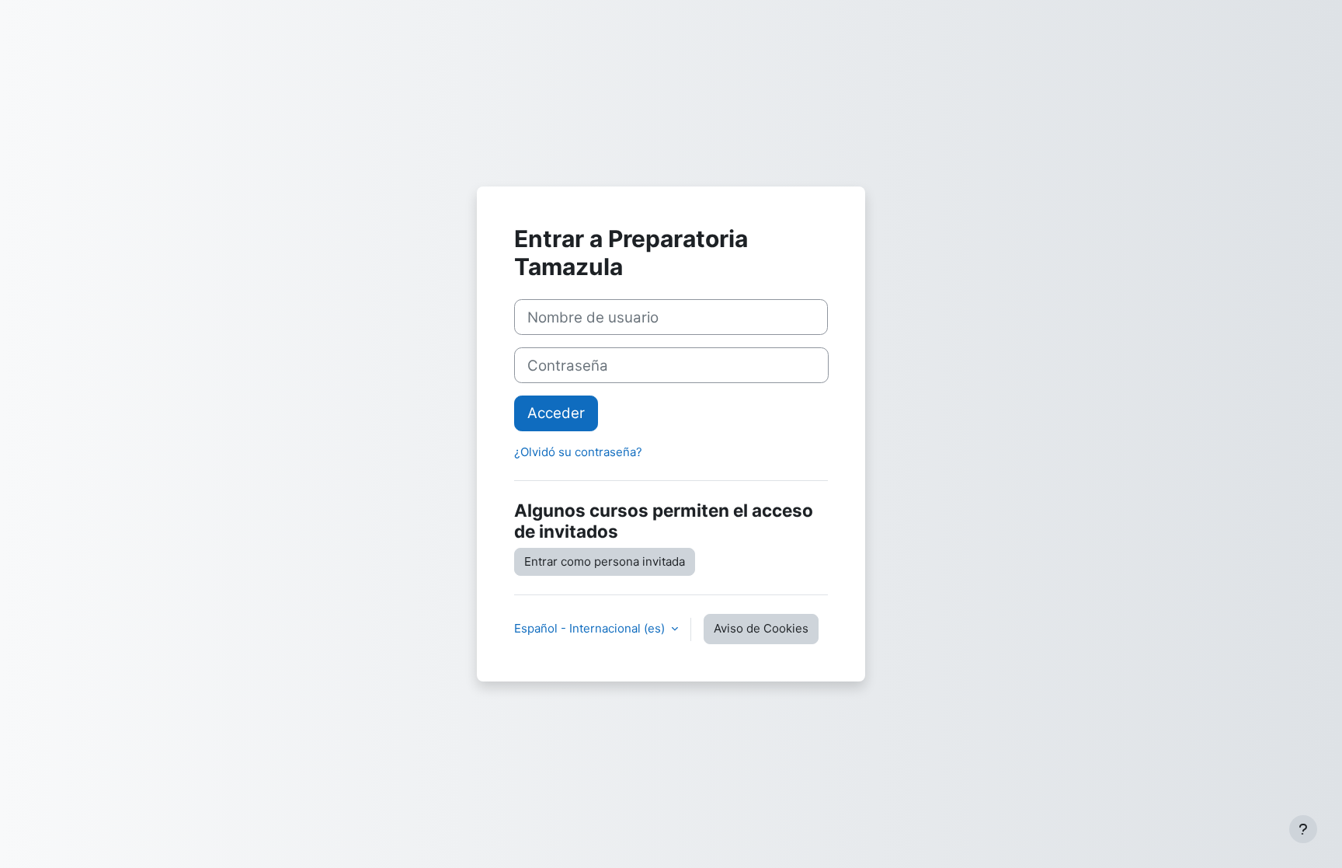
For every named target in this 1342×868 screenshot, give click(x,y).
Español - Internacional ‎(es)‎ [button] (591, 628)
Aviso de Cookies (761, 628)
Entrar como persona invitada (604, 561)
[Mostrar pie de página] (1303, 829)
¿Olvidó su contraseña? (578, 451)
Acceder (556, 413)
